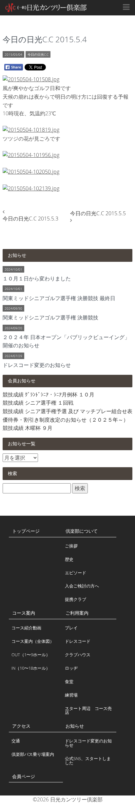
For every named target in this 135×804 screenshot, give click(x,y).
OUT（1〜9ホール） (30, 655)
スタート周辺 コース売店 (88, 710)
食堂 (69, 681)
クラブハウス (77, 655)
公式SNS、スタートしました (88, 761)
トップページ (26, 531)
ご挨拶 (71, 546)
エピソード (75, 573)
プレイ (71, 628)
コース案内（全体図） (32, 641)
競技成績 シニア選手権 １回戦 (38, 402)
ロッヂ (71, 668)
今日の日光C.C (38, 54)
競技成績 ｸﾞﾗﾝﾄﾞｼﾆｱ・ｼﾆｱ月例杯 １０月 (48, 394)
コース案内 (23, 613)
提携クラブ (75, 599)
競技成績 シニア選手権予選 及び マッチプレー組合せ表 (67, 411)
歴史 (69, 559)
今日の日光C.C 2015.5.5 (98, 213)
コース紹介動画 (26, 628)
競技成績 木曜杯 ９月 (27, 427)
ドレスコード (77, 641)
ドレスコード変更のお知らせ (88, 743)
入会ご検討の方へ (82, 586)
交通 (15, 741)
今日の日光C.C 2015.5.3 (30, 218)
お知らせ (75, 726)
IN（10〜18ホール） (30, 668)
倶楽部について (82, 531)
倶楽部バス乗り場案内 (32, 754)
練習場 (71, 695)
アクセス (21, 726)
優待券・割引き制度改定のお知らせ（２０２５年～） (65, 419)
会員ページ (23, 776)
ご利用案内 (77, 613)
